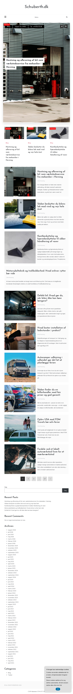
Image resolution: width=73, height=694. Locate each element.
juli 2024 (10, 528)
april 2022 (11, 587)
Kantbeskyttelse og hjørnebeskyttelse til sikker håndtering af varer (20, 65)
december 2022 (13, 571)
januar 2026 (11, 492)
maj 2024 (11, 533)
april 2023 (11, 562)
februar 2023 (12, 566)
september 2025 (13, 501)
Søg (5, 436)
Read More (62, 66)
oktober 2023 (12, 548)
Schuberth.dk (36, 7)
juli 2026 (10, 481)
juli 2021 (10, 605)
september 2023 (13, 551)
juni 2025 (11, 508)
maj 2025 (11, 510)
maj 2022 (11, 584)
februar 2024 (12, 539)
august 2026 (12, 478)
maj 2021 (11, 609)
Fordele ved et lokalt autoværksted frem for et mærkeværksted (50, 400)
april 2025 (11, 512)
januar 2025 (11, 517)
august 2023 (12, 553)
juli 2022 (10, 580)
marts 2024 (11, 537)
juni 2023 (11, 557)
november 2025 (13, 496)
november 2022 (13, 573)
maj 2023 (11, 560)
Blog (8, 28)
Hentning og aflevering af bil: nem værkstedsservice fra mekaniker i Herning (51, 123)
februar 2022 (12, 591)
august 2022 (12, 578)
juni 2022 (11, 582)
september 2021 (13, 600)
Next (66, 26)
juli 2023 (10, 555)
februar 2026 (12, 490)
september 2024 (13, 524)
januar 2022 (11, 593)
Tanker (10, 623)
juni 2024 (11, 530)
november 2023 (13, 546)
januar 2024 (11, 542)
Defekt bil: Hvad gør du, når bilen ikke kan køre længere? (50, 247)
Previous (62, 26)
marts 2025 (11, 515)
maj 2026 (11, 485)
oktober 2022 (12, 575)
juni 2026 (11, 483)
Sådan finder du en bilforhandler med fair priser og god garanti (49, 341)
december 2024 (13, 519)
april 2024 (11, 535)
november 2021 (13, 596)
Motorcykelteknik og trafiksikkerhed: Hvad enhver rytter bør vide (24, 457)
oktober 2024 (12, 521)
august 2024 (12, 526)
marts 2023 (11, 564)
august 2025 (12, 503)
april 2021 (11, 611)
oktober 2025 (12, 499)
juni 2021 (11, 607)
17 (45, 427)
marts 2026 (11, 487)
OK (58, 689)
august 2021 (12, 602)
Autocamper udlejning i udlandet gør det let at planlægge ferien (49, 309)
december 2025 (13, 494)
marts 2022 (11, 589)
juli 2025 (10, 505)
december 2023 (13, 544)
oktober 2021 (12, 598)
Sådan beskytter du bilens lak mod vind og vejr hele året (36, 98)
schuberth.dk (35, 28)
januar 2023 (11, 569)
